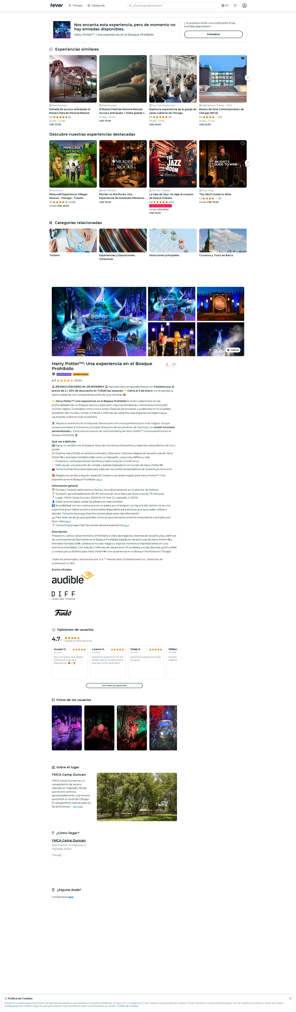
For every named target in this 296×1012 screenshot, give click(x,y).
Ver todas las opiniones (114, 685)
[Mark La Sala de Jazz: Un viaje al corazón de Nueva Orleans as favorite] (193, 143)
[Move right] (248, 78)
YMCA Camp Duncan (69, 840)
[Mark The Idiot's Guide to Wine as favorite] (243, 143)
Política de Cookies (128, 1006)
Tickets (212, 374)
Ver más (78, 806)
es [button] (226, 5)
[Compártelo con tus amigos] (167, 365)
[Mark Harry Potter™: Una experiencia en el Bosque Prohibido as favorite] (174, 365)
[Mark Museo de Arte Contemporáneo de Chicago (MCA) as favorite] (243, 58)
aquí (99, 479)
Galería (235, 350)
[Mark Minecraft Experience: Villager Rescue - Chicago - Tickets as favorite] (93, 143)
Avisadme (213, 34)
